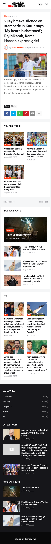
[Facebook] (7, 113)
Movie (14, 16)
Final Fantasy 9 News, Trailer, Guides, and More (34, 248)
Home (6, 16)
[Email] (32, 113)
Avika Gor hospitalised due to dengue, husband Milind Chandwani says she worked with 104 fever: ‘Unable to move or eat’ (13, 365)
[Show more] (39, 113)
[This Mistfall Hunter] (11, 491)
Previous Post (9, 202)
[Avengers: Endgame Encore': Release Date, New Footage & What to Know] (11, 469)
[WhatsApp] (20, 113)
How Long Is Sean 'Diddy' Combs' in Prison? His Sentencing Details (34, 278)
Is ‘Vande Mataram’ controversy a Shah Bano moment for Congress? (13, 185)
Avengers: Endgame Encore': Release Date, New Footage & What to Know (34, 468)
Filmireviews (30, 539)
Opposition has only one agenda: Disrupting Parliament (14, 151)
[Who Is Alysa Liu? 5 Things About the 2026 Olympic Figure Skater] (12, 265)
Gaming (25, 401)
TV (25, 416)
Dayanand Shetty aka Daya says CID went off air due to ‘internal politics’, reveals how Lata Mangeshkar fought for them (14, 325)
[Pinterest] (26, 113)
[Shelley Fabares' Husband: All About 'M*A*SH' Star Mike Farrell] (11, 434)
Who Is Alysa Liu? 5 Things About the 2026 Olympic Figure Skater (35, 264)
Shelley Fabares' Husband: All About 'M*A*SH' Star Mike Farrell (34, 433)
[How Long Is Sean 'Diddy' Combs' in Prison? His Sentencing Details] (12, 280)
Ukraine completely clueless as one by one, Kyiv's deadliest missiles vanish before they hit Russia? (36, 325)
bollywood (25, 396)
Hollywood (25, 406)
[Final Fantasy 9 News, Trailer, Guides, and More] (12, 251)
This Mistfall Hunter (30, 488)
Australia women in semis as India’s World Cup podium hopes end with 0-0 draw (37, 153)
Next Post (43, 202)
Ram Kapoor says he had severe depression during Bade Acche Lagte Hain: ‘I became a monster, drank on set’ (37, 363)
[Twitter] (13, 113)
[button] (4, 4)
